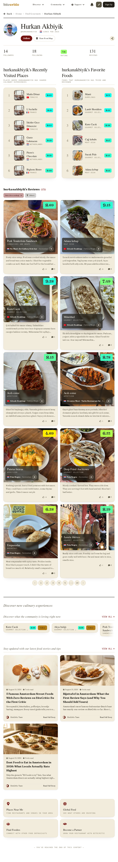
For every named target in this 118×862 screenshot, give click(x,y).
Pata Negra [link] (15, 477)
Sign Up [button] (108, 4)
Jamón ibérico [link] (72, 537)
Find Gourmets (33, 13)
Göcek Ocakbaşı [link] (74, 249)
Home (19, 13)
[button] (99, 4)
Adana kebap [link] (71, 241)
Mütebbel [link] (69, 317)
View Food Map (46, 38)
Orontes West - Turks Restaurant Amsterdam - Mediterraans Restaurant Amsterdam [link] (83, 401)
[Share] (112, 38)
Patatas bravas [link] (15, 469)
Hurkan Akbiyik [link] (52, 13)
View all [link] (107, 648)
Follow (26, 38)
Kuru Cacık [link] (13, 309)
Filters (31, 195)
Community (56, 4)
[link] (11, 4)
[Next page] (83, 582)
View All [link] (107, 616)
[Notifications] (92, 4)
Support (78, 4)
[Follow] (51, 249)
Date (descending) (12, 195)
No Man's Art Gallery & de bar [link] (23, 249)
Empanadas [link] (13, 545)
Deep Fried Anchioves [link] (76, 469)
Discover (37, 4)
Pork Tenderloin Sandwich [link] (22, 241)
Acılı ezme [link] (13, 393)
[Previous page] (34, 582)
